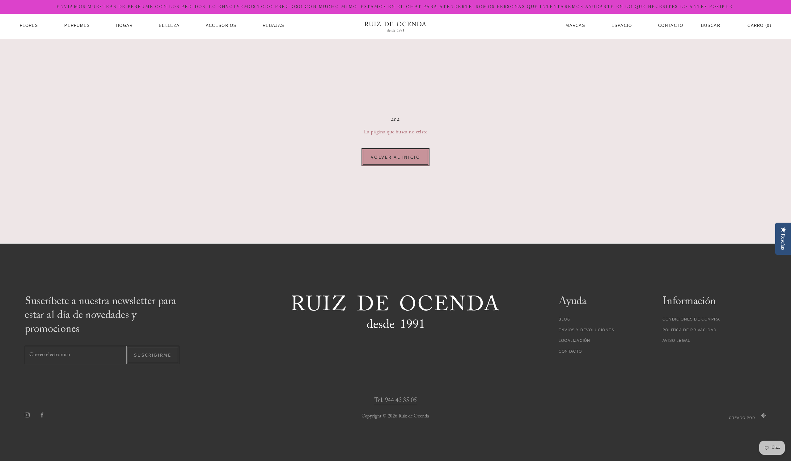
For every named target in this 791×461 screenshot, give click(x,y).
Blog (564, 319)
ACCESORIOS (221, 25)
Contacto (570, 351)
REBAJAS (273, 25)
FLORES (29, 25)
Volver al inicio (396, 157)
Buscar (710, 25)
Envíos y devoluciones (586, 330)
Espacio (621, 25)
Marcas (575, 25)
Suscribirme (152, 355)
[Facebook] (42, 415)
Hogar (124, 25)
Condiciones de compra (691, 319)
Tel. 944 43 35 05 (395, 400)
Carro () (759, 25)
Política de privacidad (689, 330)
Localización (574, 340)
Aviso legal (676, 340)
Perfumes (77, 25)
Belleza (169, 25)
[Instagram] (27, 415)
